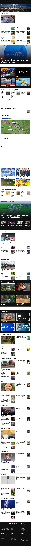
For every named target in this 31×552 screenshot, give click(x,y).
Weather (5, 11)
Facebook (12, 527)
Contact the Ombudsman (24, 540)
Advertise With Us (23, 529)
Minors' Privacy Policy (14, 539)
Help (21, 538)
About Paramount (23, 534)
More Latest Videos (15, 228)
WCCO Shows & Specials (16, 11)
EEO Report (2, 538)
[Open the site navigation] (6, 4)
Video (11, 11)
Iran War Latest (3, 527)
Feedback (22, 539)
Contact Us (22, 528)
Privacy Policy (13, 534)
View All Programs (15, 142)
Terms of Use (13, 538)
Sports (8, 11)
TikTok (12, 529)
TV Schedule (4, 138)
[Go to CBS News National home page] (15, 4)
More (10, 232)
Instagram (12, 528)
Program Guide (23, 527)
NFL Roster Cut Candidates (4, 528)
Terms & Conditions (23, 530)
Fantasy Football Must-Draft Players (5, 529)
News (2, 11)
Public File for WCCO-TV (4, 534)
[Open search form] (29, 4)
